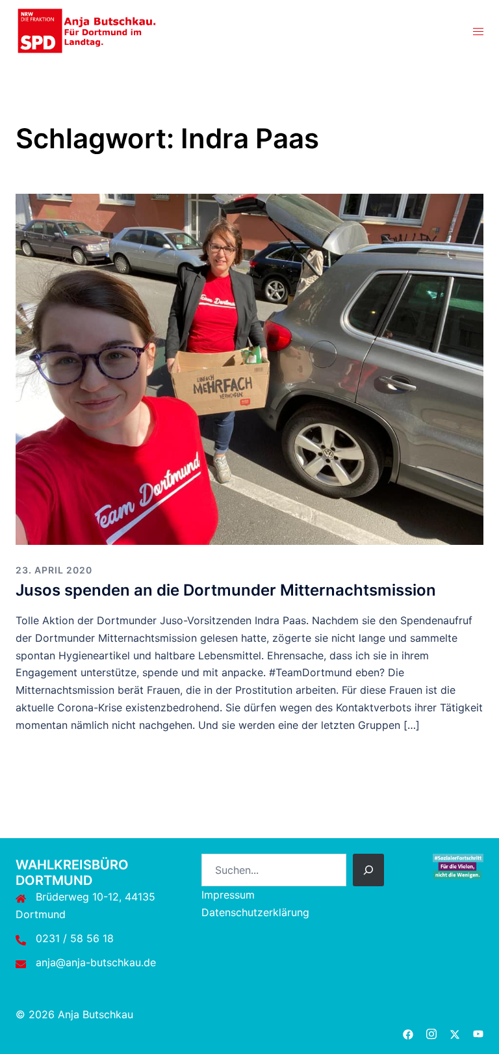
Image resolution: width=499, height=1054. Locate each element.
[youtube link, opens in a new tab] (478, 1031)
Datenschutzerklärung (255, 912)
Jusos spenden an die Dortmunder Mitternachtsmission (226, 590)
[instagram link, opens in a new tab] (431, 1031)
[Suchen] (368, 870)
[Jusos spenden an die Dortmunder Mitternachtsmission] (249, 368)
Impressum (228, 894)
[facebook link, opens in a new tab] (408, 1031)
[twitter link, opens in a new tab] (455, 1031)
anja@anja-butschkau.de (96, 962)
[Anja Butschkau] (87, 29)
